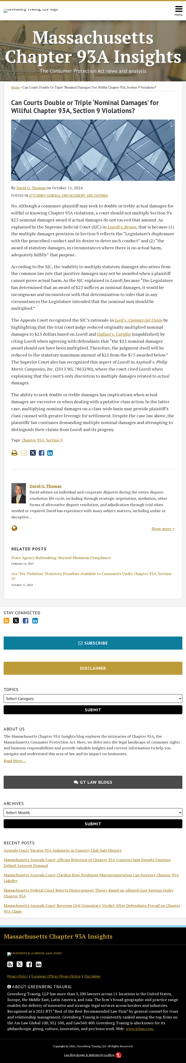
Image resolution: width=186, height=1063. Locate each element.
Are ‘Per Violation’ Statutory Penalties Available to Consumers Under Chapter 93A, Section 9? (91, 576)
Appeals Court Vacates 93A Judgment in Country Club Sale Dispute (63, 850)
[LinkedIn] (35, 620)
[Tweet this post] (33, 453)
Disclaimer (93, 976)
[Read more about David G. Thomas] (14, 528)
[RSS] (6, 620)
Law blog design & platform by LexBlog (89, 1055)
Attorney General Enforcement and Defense (68, 195)
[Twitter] (16, 620)
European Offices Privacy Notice (56, 976)
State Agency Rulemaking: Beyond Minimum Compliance (61, 557)
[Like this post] (41, 453)
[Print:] (14, 452)
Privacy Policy (17, 976)
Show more (162, 528)
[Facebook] (25, 620)
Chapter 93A (33, 440)
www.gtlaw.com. (140, 1028)
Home (15, 87)
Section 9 (54, 440)
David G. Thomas (31, 187)
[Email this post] (24, 453)
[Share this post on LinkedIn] (50, 453)
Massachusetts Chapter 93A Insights (93, 46)
